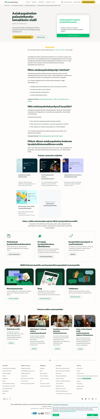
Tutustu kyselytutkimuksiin (45, 256)
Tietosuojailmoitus (64, 411)
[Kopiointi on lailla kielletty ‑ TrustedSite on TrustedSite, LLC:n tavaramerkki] (47, 414)
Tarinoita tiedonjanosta (44, 298)
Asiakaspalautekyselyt (30, 5)
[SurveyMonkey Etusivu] (11, 2)
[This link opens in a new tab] (82, 399)
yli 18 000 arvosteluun (60, 50)
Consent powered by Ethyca (91, 417)
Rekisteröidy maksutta (88, 2)
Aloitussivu (7, 5)
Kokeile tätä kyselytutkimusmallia (23, 37)
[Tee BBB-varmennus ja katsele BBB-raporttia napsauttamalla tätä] (34, 414)
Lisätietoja (72, 254)
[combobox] (7, 399)
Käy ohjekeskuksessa (75, 296)
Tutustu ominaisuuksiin (14, 254)
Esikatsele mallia (41, 37)
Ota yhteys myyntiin (68, 2)
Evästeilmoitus (72, 411)
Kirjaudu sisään (77, 2)
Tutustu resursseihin (13, 298)
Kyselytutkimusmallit (17, 5)
